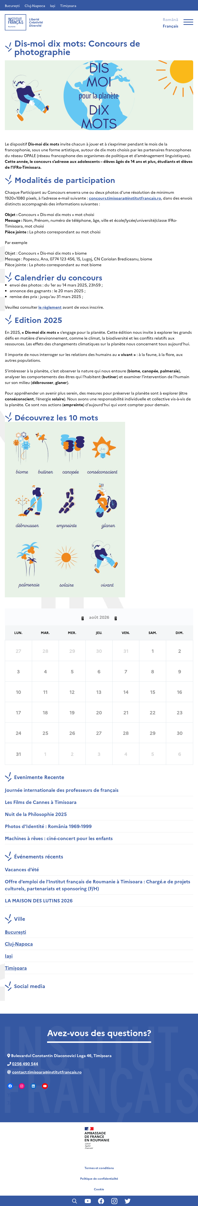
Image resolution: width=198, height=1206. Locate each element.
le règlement (50, 307)
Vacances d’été (22, 869)
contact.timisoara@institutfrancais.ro (47, 1071)
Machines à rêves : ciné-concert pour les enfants (59, 838)
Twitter (14, 1102)
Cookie (99, 1189)
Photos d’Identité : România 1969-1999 (48, 826)
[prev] (82, 616)
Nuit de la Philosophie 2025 (36, 814)
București (12, 5)
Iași (52, 5)
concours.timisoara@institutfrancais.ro (125, 198)
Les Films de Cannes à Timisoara (41, 802)
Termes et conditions (99, 1168)
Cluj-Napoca (35, 5)
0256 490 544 (25, 1063)
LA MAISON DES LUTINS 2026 (39, 900)
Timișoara (68, 5)
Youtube (15, 1094)
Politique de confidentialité (99, 1178)
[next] (116, 616)
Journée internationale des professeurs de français (62, 790)
